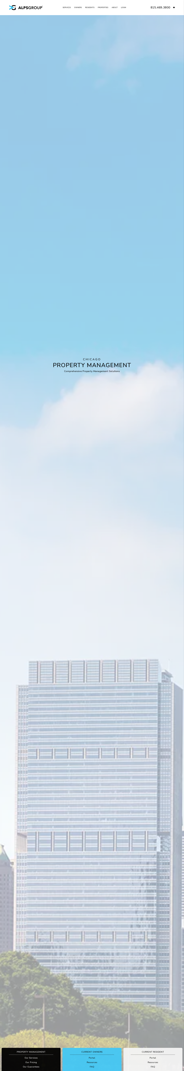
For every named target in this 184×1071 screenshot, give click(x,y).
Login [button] (123, 7)
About (115, 7)
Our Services (31, 1057)
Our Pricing (31, 1062)
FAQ (92, 1066)
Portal (92, 1057)
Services (67, 7)
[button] (172, 7)
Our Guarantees (31, 1066)
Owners (78, 7)
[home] (26, 7)
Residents (89, 7)
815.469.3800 (160, 7)
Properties (103, 7)
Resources (92, 1062)
